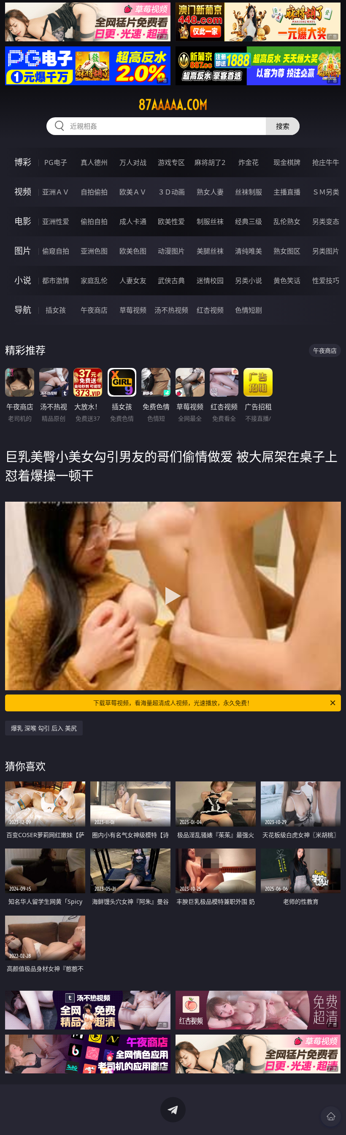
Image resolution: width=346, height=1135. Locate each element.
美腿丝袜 (210, 251)
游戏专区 (171, 162)
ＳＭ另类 (325, 192)
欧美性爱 (171, 221)
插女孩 (56, 310)
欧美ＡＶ (132, 192)
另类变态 (325, 221)
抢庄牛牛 (325, 162)
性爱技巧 (325, 280)
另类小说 (248, 280)
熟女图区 (286, 251)
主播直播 (286, 192)
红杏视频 (210, 310)
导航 (22, 310)
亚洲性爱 (55, 221)
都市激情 (55, 280)
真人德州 (94, 162)
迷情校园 (210, 280)
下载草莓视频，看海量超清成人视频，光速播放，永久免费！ (173, 703)
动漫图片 (171, 251)
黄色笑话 (286, 280)
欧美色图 (132, 251)
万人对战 (132, 162)
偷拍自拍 (94, 221)
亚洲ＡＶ (55, 192)
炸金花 (248, 162)
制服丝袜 (210, 221)
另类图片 (325, 251)
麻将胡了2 (210, 162)
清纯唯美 (248, 251)
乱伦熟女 (286, 221)
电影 (22, 221)
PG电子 (55, 162)
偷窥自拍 (55, 251)
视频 (22, 191)
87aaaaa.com (173, 104)
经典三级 (248, 221)
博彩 (22, 162)
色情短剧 (248, 310)
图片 (22, 251)
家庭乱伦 (94, 280)
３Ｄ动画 (171, 192)
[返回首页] (331, 1116)
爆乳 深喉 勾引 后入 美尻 (44, 728)
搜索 (282, 126)
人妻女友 (132, 280)
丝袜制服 (248, 192)
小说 (22, 280)
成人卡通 (132, 221)
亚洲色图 (94, 251)
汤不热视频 (171, 310)
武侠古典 (171, 280)
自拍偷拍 (94, 192)
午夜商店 (94, 310)
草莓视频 (132, 310)
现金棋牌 (286, 162)
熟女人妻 (210, 192)
